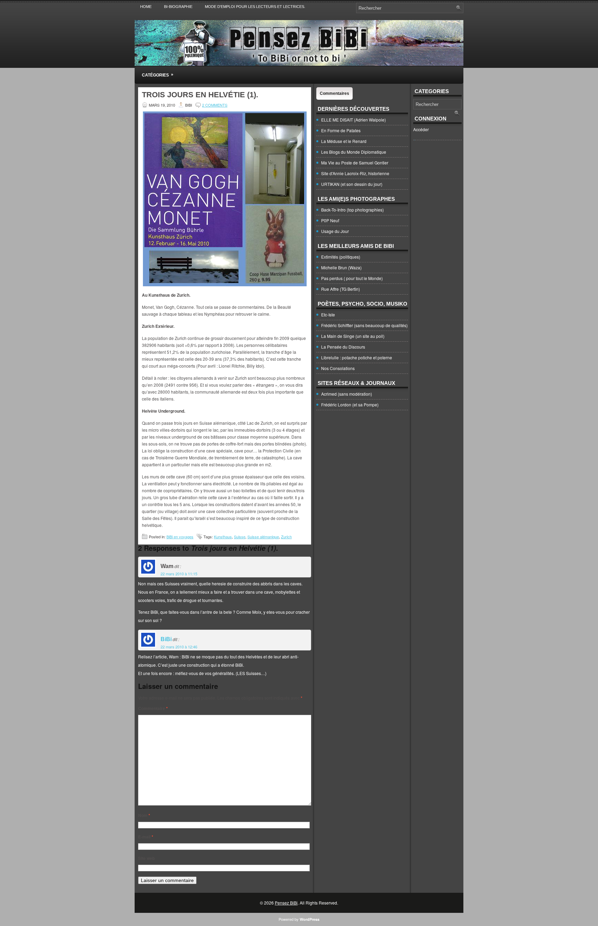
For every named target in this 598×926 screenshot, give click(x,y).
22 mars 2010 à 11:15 (179, 573)
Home (146, 7)
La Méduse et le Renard (343, 141)
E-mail (145, 837)
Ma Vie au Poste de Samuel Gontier (354, 162)
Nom (144, 815)
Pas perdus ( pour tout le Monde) (352, 278)
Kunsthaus (223, 536)
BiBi (166, 639)
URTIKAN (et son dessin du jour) (351, 184)
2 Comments (214, 105)
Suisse (239, 536)
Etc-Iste (328, 314)
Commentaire (153, 708)
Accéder (421, 129)
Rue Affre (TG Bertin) (340, 289)
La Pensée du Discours (343, 347)
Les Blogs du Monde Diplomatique (353, 152)
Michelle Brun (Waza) (341, 267)
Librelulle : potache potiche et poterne (356, 357)
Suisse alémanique (263, 536)
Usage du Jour (335, 231)
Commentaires (334, 93)
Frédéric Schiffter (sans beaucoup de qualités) (364, 325)
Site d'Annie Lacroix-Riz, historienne (355, 173)
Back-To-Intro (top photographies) (352, 210)
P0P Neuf (330, 220)
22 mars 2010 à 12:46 (179, 646)
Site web (146, 858)
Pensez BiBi (286, 903)
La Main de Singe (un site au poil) (352, 336)
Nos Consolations (338, 368)
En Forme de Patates (341, 130)
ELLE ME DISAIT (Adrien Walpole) (353, 120)
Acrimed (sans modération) (346, 394)
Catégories (157, 75)
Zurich (286, 536)
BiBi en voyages (179, 536)
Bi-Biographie (178, 7)
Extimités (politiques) (340, 257)
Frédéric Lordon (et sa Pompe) (350, 404)
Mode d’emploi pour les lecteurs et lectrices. (255, 7)
